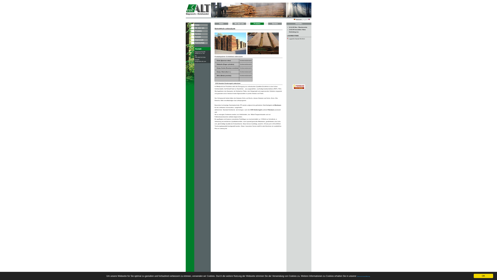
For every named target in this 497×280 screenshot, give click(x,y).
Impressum (199, 40)
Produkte (198, 31)
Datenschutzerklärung (363, 276)
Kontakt (198, 37)
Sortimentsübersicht (246, 60)
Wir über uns (199, 28)
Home (197, 25)
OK (483, 276)
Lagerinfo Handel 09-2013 (297, 39)
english (305, 19)
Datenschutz (199, 43)
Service (198, 34)
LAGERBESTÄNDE (293, 35)
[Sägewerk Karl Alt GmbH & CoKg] (298, 89)
